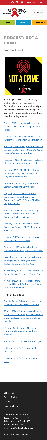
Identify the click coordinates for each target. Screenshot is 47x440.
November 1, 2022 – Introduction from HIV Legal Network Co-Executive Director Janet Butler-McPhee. (23, 284)
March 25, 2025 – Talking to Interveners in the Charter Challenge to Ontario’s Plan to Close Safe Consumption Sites (23, 150)
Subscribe (23, 22)
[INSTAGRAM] (17, 2)
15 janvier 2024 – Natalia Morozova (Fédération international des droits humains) (20, 331)
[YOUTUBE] (21, 2)
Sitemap (8, 401)
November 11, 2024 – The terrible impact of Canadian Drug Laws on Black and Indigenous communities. (23, 173)
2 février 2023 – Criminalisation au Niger (22, 341)
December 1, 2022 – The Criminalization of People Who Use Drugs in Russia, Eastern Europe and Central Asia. (22, 260)
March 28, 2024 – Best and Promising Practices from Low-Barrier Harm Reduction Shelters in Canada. (21, 213)
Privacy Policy (10, 397)
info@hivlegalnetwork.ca (21, 427)
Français (31, 2)
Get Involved (39, 22)
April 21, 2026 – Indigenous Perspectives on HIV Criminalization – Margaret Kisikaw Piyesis (23, 126)
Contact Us (9, 392)
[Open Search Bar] (41, 2)
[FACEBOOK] (12, 2)
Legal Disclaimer (11, 406)
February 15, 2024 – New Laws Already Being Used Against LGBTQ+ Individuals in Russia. (22, 227)
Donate (7, 22)
